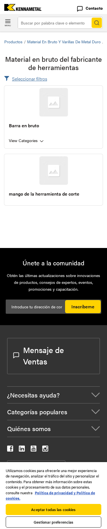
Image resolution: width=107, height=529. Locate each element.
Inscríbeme (82, 306)
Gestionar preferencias (54, 522)
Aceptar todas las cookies (53, 509)
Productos (13, 41)
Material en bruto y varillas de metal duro (64, 41)
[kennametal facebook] (10, 449)
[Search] (97, 23)
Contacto (94, 8)
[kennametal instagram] (45, 449)
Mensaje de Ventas (43, 355)
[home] (20, 9)
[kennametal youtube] (34, 449)
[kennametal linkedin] (22, 449)
